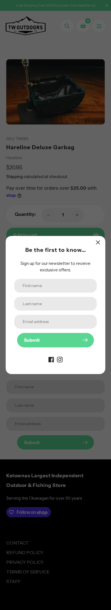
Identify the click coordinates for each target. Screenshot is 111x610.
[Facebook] (51, 359)
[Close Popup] (98, 242)
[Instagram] (60, 359)
